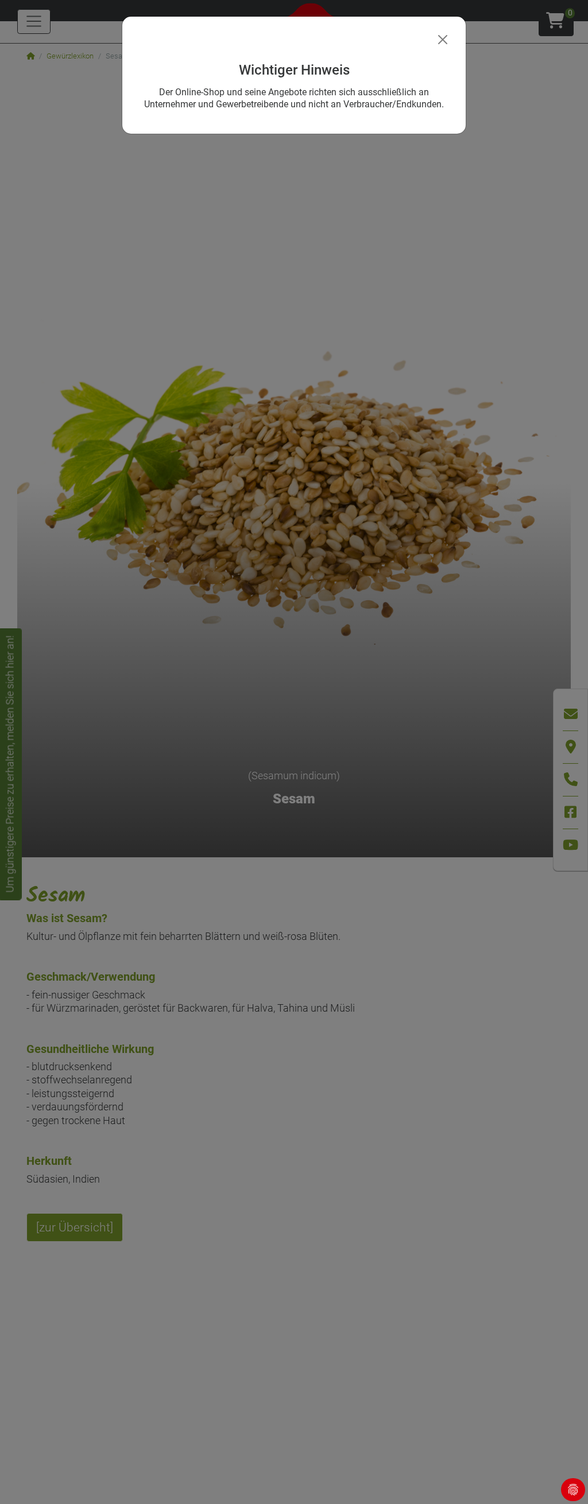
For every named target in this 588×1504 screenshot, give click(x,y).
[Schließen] (443, 39)
